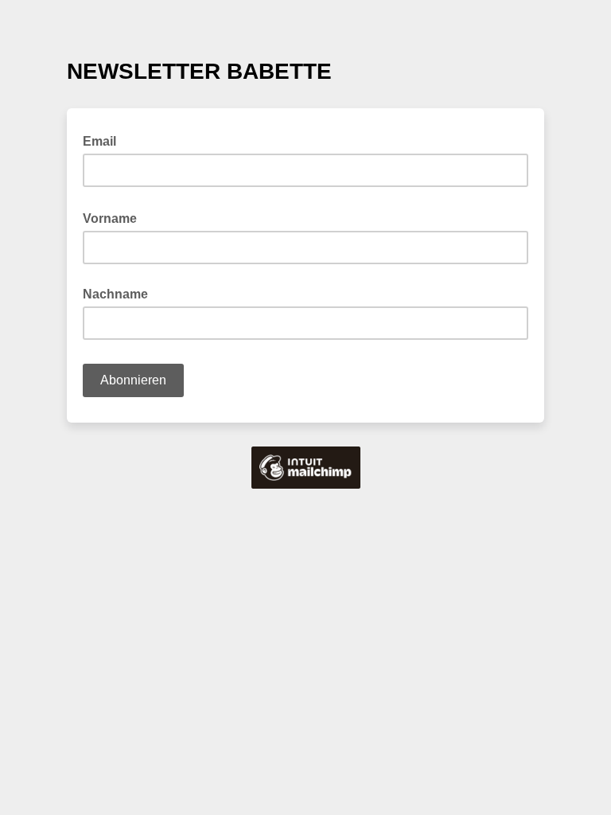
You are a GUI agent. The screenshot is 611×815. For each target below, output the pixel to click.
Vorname (114, 217)
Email (104, 140)
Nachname (115, 294)
